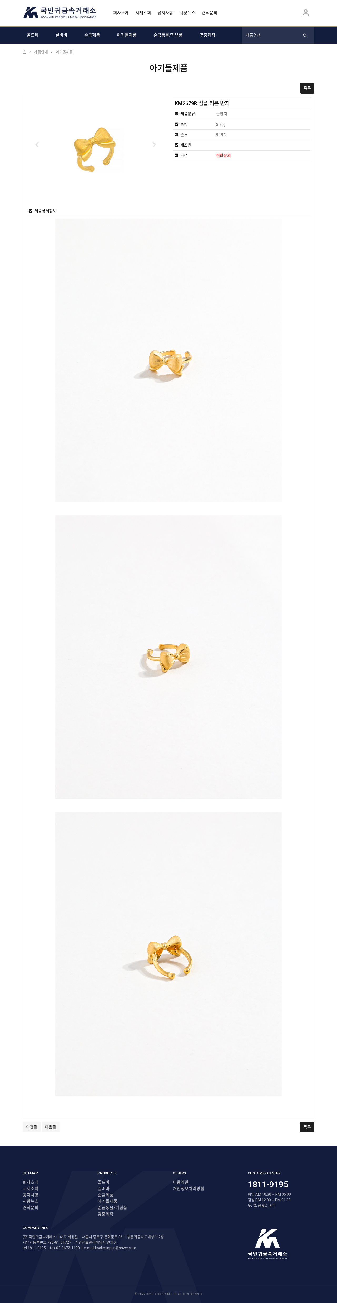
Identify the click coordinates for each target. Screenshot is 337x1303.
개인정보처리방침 (188, 1188)
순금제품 (92, 35)
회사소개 (121, 12)
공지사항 (165, 12)
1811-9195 (268, 1184)
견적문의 (209, 12)
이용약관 (181, 1182)
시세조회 (143, 12)
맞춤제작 (207, 35)
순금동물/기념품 (168, 35)
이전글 (31, 1127)
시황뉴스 (187, 12)
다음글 (50, 1127)
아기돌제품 (127, 35)
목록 (307, 88)
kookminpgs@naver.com (115, 1248)
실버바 (61, 35)
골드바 (33, 35)
